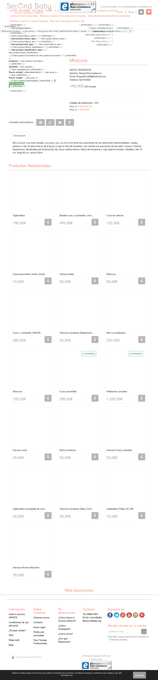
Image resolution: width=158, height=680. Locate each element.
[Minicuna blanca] (79, 428)
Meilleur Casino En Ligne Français (29, 21)
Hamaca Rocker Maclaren (26, 567)
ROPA (49, 10)
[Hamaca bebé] (79, 252)
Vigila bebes (19, 215)
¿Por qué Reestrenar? (64, 640)
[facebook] (110, 614)
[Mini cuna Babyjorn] (125, 311)
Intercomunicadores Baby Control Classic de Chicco (77, 508)
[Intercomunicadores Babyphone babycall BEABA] (79, 311)
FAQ (11, 635)
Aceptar (139, 675)
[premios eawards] (96, 665)
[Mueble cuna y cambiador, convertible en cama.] (79, 193)
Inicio (120, 12)
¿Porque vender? (17, 630)
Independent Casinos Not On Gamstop (109, 16)
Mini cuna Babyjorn (116, 332)
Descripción (20, 135)
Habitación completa (116, 391)
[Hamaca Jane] (32, 428)
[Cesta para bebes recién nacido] (32, 252)
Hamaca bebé (67, 274)
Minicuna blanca (68, 450)
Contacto (38, 622)
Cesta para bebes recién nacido (29, 274)
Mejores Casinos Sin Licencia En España (63, 16)
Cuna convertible (68, 391)
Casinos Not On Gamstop (24, 16)
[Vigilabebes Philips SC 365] (125, 487)
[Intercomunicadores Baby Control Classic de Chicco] (79, 487)
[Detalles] (48, 222)
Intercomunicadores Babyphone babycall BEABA (77, 332)
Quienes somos (41, 617)
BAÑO (13, 10)
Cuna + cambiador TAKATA (27, 332)
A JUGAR (24, 10)
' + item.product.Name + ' (21, 27)
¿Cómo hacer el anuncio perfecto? (67, 619)
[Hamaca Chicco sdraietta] (125, 428)
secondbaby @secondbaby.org (92, 619)
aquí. (71, 675)
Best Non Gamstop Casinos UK (67, 21)
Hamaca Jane (20, 450)
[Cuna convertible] (79, 369)
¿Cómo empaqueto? (64, 627)
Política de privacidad (38, 633)
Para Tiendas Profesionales (40, 641)
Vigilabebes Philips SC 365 (119, 508)
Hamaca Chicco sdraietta (119, 450)
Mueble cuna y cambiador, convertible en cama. (77, 215)
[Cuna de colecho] (125, 193)
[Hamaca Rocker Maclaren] (32, 545)
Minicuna (111, 274)
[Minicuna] (125, 252)
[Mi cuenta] (141, 12)
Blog (131, 12)
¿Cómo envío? (65, 633)
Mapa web (14, 639)
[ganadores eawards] (78, 6)
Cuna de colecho (114, 215)
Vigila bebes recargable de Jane (29, 508)
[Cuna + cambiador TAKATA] (32, 311)
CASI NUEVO (85, 106)
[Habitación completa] (125, 369)
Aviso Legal (39, 627)
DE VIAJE (37, 10)
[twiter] (117, 614)
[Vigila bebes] (32, 193)
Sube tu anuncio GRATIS (17, 615)
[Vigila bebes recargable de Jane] (32, 487)
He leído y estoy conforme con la (128, 638)
